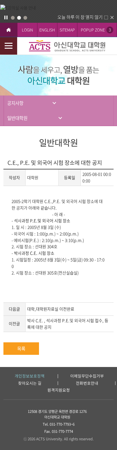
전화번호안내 (87, 383)
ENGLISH (47, 30)
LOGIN (27, 30)
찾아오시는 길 (29, 383)
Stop (6, 17)
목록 (21, 348)
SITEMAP (67, 30)
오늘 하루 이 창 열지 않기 (80, 17)
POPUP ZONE (96, 30)
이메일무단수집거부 (87, 376)
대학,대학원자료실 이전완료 (50, 309)
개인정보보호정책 (30, 376)
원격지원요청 (58, 390)
